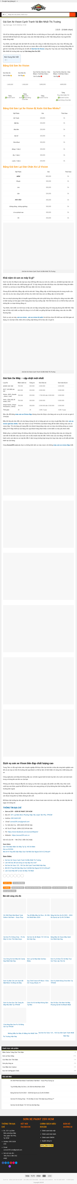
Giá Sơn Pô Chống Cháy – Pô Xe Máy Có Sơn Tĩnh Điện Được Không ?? (32, 1099)
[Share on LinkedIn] (22, 875)
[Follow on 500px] (16, 1163)
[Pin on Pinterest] (18, 875)
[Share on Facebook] (8, 875)
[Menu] (3, 7)
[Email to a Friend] (15, 875)
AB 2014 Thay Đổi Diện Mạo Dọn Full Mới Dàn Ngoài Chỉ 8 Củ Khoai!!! (26, 852)
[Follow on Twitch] (10, 1166)
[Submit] (72, 14)
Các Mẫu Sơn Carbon (10, 1067)
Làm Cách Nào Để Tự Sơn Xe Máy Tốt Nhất (19, 871)
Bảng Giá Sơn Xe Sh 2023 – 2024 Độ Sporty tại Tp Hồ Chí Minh (30, 1093)
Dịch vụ (5, 1179)
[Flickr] (13, 1163)
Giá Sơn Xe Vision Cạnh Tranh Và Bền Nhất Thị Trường (23, 860)
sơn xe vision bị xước (59, 887)
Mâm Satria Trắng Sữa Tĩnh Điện (13, 1052)
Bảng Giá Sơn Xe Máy (15, 1179)
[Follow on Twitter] (5, 1163)
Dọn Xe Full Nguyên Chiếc (11, 1071)
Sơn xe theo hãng (8, 1056)
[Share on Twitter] (11, 875)
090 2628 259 (16, 818)
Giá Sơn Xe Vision (17, 887)
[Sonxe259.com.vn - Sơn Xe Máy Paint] (38, 7)
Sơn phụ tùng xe (8, 1063)
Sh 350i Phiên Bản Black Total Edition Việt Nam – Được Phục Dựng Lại (32, 1080)
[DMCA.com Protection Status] (47, 1145)
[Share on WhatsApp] (4, 875)
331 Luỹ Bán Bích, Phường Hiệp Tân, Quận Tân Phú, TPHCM (31, 815)
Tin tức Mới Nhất (19, 883)
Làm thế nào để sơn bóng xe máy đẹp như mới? (21, 863)
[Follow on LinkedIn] (8, 1163)
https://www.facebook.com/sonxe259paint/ (23, 832)
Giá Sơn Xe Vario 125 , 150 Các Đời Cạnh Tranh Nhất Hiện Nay (25, 865)
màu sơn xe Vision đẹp (33, 887)
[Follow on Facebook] (3, 1163)
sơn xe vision (47, 887)
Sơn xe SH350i (8, 849)
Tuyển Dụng (70, 1179)
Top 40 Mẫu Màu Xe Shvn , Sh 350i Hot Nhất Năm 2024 (28, 1087)
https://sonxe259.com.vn (20, 835)
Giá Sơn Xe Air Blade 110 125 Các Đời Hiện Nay (25, 1105)
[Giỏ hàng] (74, 7)
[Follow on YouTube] (11, 1163)
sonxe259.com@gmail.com (19, 822)
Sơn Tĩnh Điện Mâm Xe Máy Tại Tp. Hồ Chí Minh (19, 847)
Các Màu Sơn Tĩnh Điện (10, 1060)
